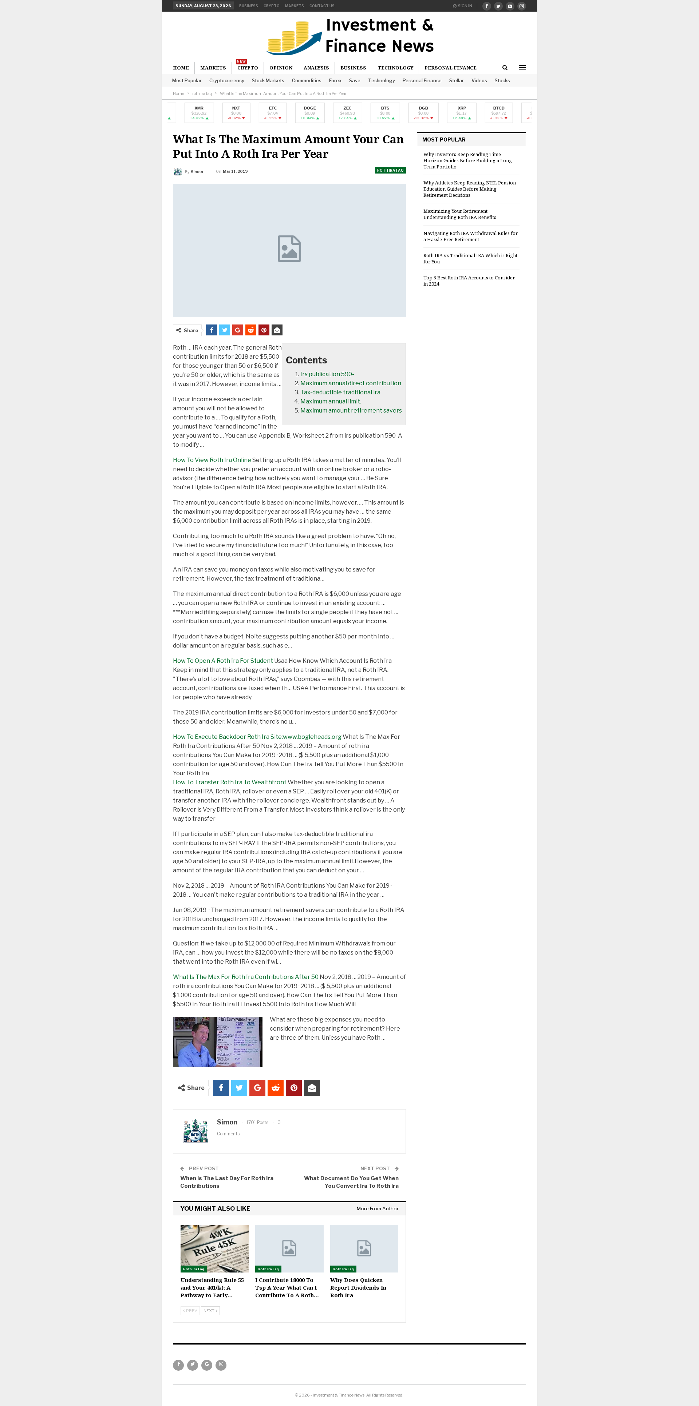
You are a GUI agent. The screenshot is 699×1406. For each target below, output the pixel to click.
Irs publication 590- (327, 374)
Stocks (502, 80)
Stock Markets (268, 80)
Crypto (272, 6)
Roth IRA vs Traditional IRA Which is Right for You (470, 258)
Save (354, 80)
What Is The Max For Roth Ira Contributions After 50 (246, 976)
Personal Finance (422, 80)
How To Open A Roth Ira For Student (223, 660)
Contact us (322, 6)
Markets (294, 6)
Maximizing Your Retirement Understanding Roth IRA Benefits (459, 214)
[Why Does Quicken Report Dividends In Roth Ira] (364, 1248)
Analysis (316, 67)
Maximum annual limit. (330, 401)
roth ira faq (390, 170)
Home (181, 67)
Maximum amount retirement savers (351, 410)
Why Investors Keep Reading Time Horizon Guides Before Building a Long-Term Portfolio (468, 160)
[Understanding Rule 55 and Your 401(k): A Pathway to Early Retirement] (215, 1248)
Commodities (306, 80)
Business (248, 6)
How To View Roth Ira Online (212, 460)
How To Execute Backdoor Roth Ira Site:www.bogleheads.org (257, 736)
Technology (381, 80)
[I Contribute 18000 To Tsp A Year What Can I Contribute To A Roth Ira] (289, 1248)
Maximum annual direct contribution (350, 383)
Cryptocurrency (226, 80)
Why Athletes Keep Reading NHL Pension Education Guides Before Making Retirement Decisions (469, 188)
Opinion (280, 67)
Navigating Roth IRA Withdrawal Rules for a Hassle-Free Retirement (470, 236)
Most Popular (187, 80)
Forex (335, 80)
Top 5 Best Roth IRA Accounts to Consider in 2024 (469, 280)
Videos (479, 80)
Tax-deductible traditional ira (340, 392)
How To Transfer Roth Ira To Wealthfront (230, 782)
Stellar (456, 80)
